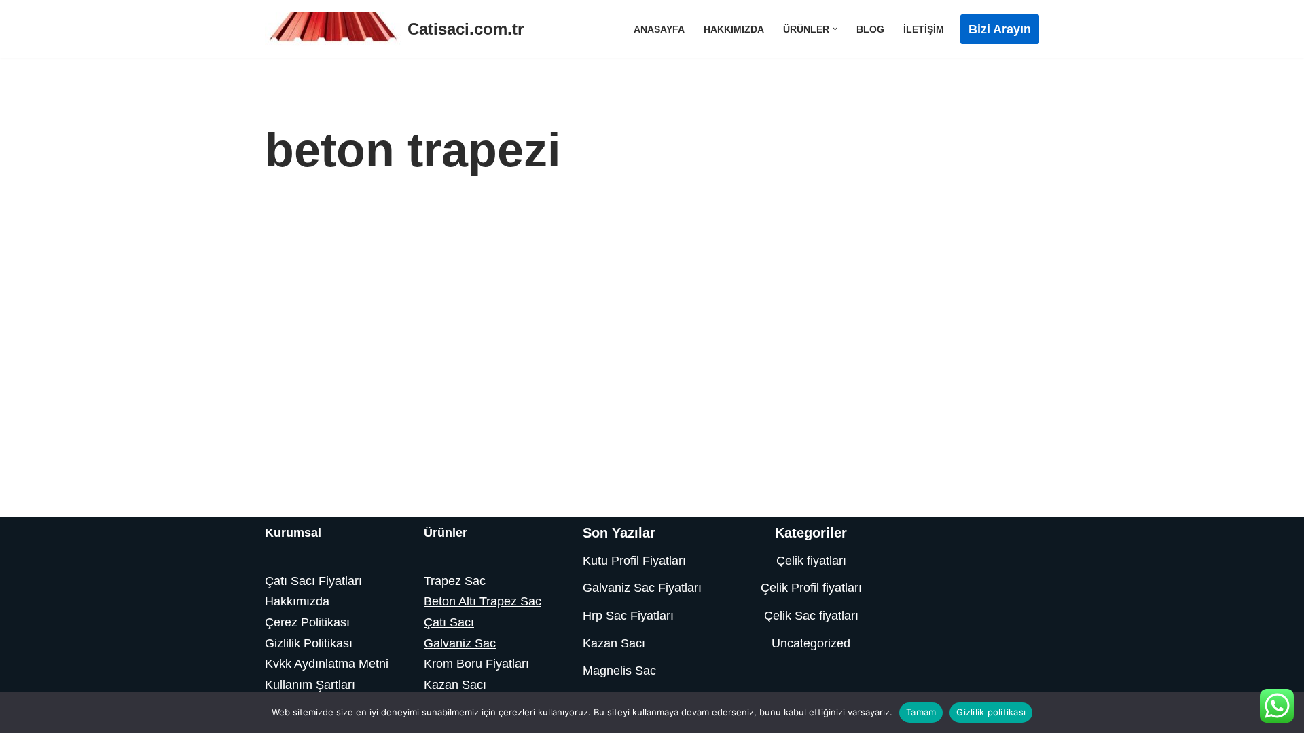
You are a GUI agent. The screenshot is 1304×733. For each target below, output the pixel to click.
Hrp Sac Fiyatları (628, 615)
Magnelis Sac (619, 670)
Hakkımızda (734, 29)
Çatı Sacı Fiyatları (313, 581)
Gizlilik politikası (991, 712)
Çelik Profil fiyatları (811, 588)
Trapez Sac (455, 581)
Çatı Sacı (449, 622)
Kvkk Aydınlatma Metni (326, 664)
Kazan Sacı (455, 685)
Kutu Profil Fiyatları (634, 560)
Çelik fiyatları (811, 560)
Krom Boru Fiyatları (476, 664)
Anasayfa (659, 29)
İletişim (923, 29)
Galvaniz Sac (460, 643)
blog (870, 29)
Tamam (921, 712)
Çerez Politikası (307, 622)
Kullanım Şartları (310, 685)
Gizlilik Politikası (308, 643)
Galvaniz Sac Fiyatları (642, 588)
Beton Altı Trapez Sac (482, 601)
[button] (835, 28)
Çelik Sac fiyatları (811, 615)
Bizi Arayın (999, 29)
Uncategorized (811, 643)
